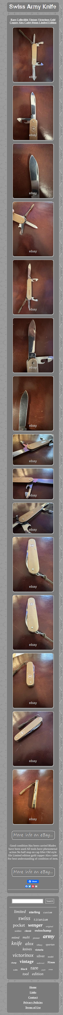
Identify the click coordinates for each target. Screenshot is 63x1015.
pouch (43, 970)
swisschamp (43, 930)
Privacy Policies (33, 1002)
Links (33, 992)
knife (16, 943)
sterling (34, 912)
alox (29, 943)
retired (15, 937)
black (24, 969)
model (50, 957)
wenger (35, 925)
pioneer (36, 938)
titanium (41, 919)
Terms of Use (33, 1007)
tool (26, 974)
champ (13, 963)
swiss (24, 918)
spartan (50, 944)
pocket (19, 925)
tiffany (39, 945)
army (48, 936)
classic (28, 930)
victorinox (23, 955)
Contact (33, 997)
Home (33, 987)
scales (15, 970)
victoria (39, 949)
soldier (18, 931)
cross (51, 969)
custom (47, 912)
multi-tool (40, 963)
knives (27, 949)
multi (26, 937)
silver (41, 956)
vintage (27, 961)
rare (34, 968)
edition (37, 974)
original (49, 926)
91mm (51, 962)
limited (20, 911)
